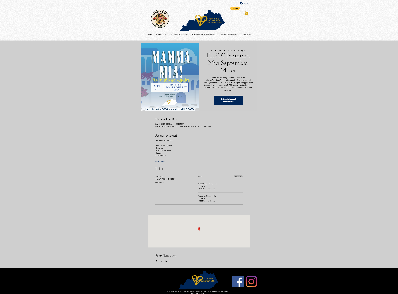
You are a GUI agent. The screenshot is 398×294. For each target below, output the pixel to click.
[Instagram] (251, 281)
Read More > (160, 161)
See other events (228, 101)
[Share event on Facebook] (156, 261)
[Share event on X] (161, 261)
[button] (235, 8)
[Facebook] (238, 281)
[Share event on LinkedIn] (166, 261)
